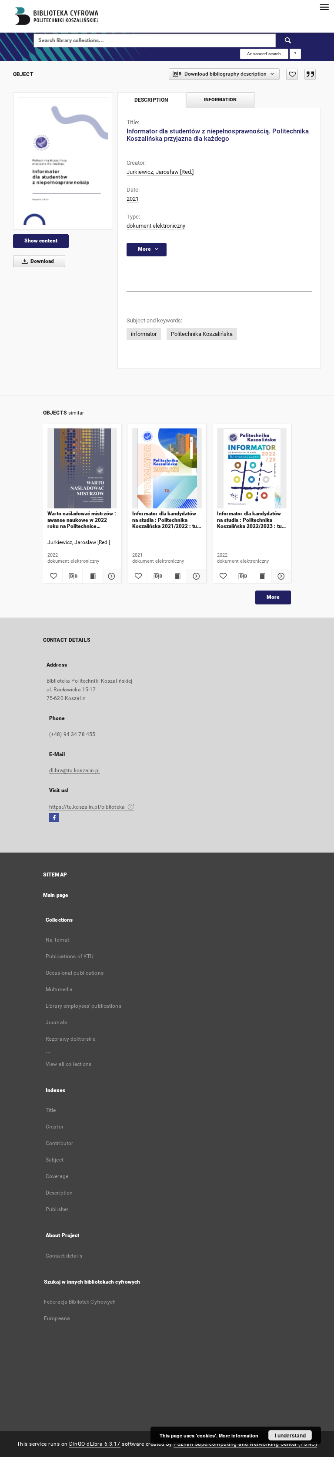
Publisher (57, 1209)
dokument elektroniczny (156, 225)
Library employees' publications (83, 1006)
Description (59, 1193)
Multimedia (59, 989)
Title (51, 1110)
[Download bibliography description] (72, 576)
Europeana (57, 1318)
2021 (133, 199)
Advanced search (264, 53)
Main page (55, 895)
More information (238, 1435)
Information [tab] (220, 100)
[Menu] (324, 7)
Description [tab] (151, 100)
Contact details (64, 1256)
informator (144, 334)
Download (41, 261)
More (273, 597)
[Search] (288, 40)
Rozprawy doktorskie (70, 1039)
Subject (54, 1160)
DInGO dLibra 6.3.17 (94, 1444)
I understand (290, 1435)
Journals (56, 1022)
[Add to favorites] (292, 74)
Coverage (57, 1176)
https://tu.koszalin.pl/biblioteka (87, 807)
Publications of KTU (70, 956)
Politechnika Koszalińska (202, 334)
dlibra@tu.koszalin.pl (74, 770)
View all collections (68, 1064)
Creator (54, 1127)
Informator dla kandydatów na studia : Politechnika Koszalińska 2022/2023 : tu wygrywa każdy (249, 520)
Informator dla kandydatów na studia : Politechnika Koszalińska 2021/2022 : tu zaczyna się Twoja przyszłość (167, 520)
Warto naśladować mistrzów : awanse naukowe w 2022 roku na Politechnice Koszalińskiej (81, 520)
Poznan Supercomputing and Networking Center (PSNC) (245, 1444)
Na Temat (57, 940)
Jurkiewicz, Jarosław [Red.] (160, 172)
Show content (40, 241)
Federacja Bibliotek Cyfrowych (80, 1302)
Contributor (59, 1143)
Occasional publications (75, 973)
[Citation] (310, 74)
